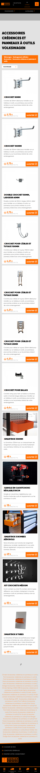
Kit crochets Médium (16, 586)
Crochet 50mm (12, 97)
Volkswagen (8, 57)
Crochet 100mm (13, 146)
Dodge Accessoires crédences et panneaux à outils (19, 686)
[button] (9, 66)
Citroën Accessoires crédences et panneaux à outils (19, 675)
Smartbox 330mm (13, 439)
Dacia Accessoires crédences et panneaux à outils (20, 681)
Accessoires (8, 59)
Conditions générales (12, 750)
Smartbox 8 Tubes (14, 634)
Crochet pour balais (16, 390)
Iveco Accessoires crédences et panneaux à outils (20, 683)
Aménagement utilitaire (20, 57)
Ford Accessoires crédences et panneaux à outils (19, 679)
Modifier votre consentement (14, 754)
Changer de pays (10, 747)
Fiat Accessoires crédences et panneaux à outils (19, 677)
